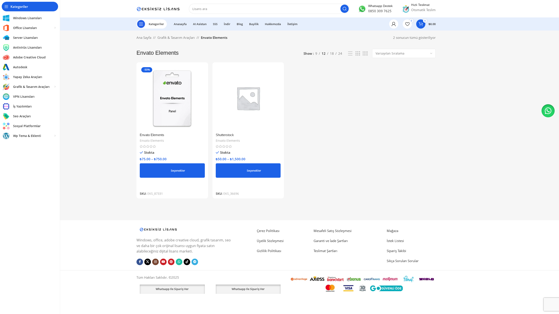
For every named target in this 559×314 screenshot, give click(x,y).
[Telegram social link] (195, 262)
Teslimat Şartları (325, 251)
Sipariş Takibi (396, 251)
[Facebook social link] (139, 262)
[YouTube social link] (163, 262)
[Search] (344, 9)
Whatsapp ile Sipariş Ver (172, 289)
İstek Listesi (395, 241)
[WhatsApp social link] (179, 262)
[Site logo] (158, 8)
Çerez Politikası (268, 231)
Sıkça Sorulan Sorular (403, 261)
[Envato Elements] (172, 98)
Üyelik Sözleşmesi (270, 241)
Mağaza (392, 231)
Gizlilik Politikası (269, 251)
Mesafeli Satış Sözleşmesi (333, 231)
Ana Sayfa (143, 37)
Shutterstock (225, 135)
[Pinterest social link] (171, 262)
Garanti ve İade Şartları (331, 241)
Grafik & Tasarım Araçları (176, 37)
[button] (548, 110)
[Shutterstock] (248, 98)
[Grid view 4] (365, 53)
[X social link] (147, 262)
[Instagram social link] (155, 262)
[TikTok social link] (187, 262)
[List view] (350, 53)
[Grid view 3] (357, 53)
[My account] (393, 24)
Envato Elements (152, 135)
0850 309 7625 (380, 11)
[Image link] (158, 229)
